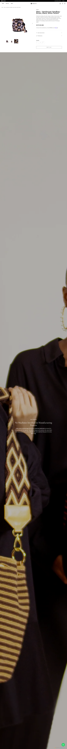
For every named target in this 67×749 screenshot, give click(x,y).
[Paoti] (33, 3)
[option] (19, 23)
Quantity (37, 40)
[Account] (60, 3)
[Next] (33, 23)
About (12, 3)
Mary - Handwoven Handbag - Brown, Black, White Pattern (12, 7)
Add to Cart (49, 47)
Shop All (7, 3)
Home (3, 3)
